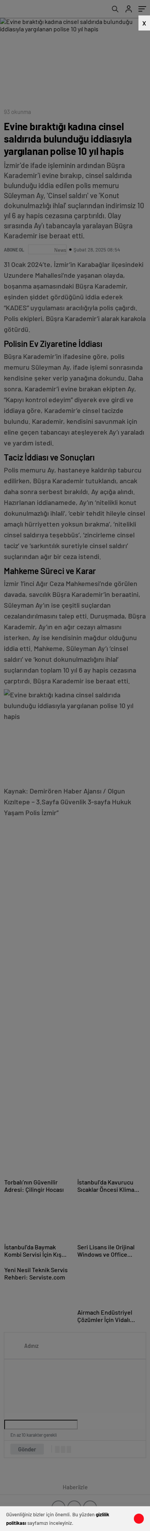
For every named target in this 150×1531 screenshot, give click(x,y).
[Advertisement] (71, 174)
